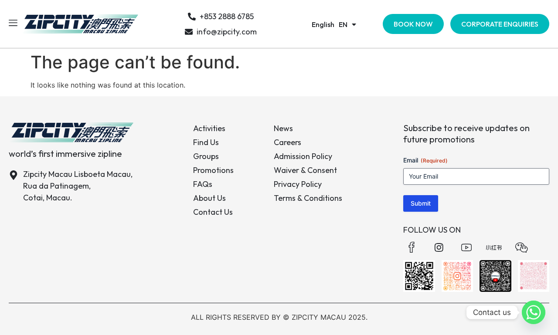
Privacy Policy (298, 184)
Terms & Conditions (308, 198)
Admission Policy (303, 156)
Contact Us (213, 212)
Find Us (206, 142)
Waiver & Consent (305, 170)
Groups (206, 156)
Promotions (213, 170)
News (283, 128)
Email (425, 160)
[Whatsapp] (533, 312)
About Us (209, 198)
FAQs (202, 184)
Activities (209, 128)
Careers (287, 142)
